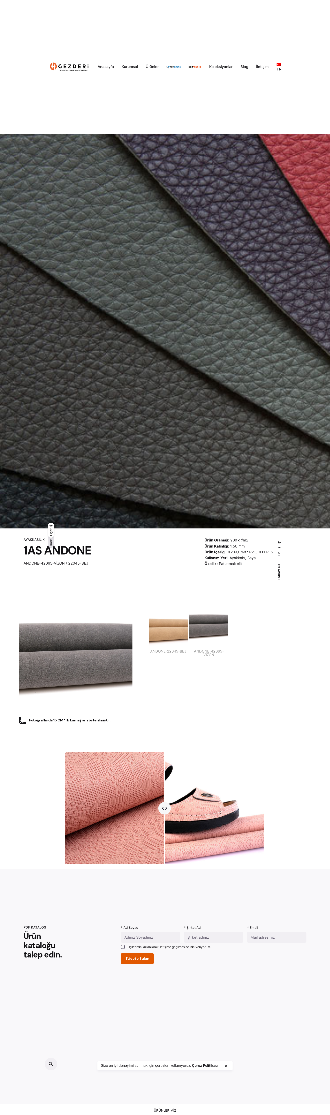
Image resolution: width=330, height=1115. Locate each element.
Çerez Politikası (205, 1065)
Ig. (279, 542)
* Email (252, 927)
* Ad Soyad (129, 927)
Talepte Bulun (137, 958)
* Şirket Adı (193, 927)
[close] (226, 1065)
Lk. (279, 553)
